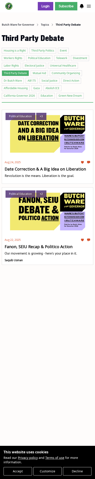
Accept (18, 471)
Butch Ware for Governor (18, 25)
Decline (77, 471)
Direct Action (71, 80)
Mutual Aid (39, 73)
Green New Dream (70, 96)
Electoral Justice (34, 65)
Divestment (80, 58)
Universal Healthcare (63, 65)
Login (45, 6)
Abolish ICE (52, 88)
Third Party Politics (42, 50)
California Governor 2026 (19, 96)
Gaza (36, 88)
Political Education (39, 58)
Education (47, 96)
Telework (61, 58)
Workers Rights (13, 58)
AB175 (32, 80)
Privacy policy (28, 458)
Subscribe (66, 6)
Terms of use (54, 458)
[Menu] (81, 5)
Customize (47, 471)
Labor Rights (11, 65)
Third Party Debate (15, 73)
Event (63, 50)
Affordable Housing (16, 88)
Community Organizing (66, 73)
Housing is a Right (15, 50)
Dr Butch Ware (13, 80)
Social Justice (49, 80)
